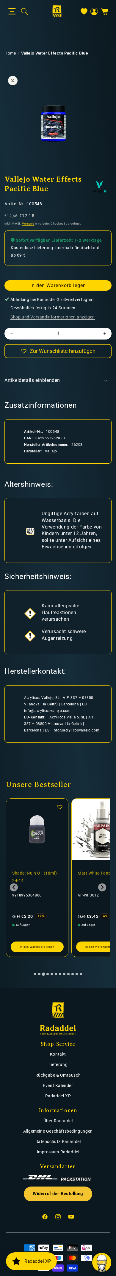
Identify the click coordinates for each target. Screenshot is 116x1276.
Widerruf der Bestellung (58, 1193)
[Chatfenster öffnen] (101, 1262)
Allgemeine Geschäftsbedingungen (58, 1131)
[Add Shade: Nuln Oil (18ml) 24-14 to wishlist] (59, 807)
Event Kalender (58, 1085)
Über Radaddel (58, 1120)
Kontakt (58, 1054)
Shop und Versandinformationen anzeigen (52, 317)
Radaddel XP (58, 1096)
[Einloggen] (94, 11)
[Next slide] (102, 887)
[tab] (35, 974)
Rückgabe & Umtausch (58, 1075)
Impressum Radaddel (58, 1151)
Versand (28, 223)
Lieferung (58, 1064)
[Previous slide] (14, 887)
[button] (12, 11)
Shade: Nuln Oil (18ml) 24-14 (34, 877)
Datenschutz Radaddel (58, 1141)
